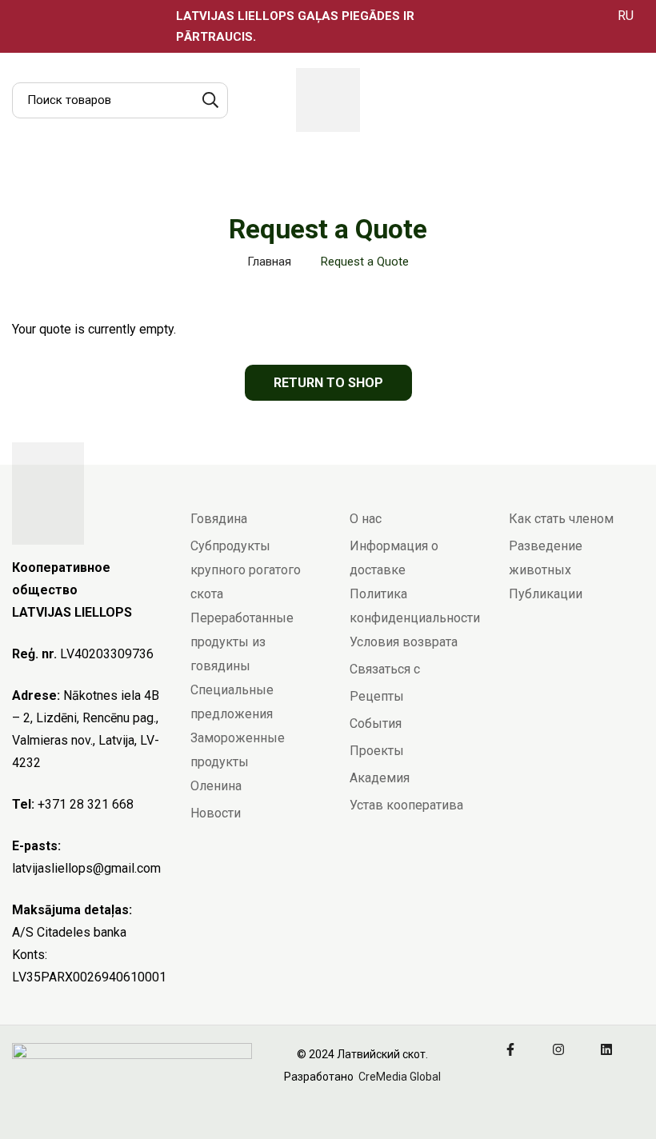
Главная (269, 261)
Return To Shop (328, 382)
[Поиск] (210, 100)
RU (626, 15)
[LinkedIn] (606, 1049)
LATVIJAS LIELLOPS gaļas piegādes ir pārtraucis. (295, 26)
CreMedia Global (398, 1076)
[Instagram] (558, 1049)
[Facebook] (510, 1049)
